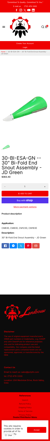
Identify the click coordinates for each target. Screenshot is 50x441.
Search (25, 400)
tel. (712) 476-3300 (13, 376)
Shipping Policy (25, 407)
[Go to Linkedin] (33, 10)
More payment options (25, 206)
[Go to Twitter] (24, 10)
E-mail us (17, 6)
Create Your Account (25, 43)
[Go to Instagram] (20, 10)
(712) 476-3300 (30, 6)
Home (3, 52)
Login (25, 47)
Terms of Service (25, 411)
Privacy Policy (25, 415)
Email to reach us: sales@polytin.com (21, 372)
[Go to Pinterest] (28, 245)
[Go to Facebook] (16, 10)
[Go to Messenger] (13, 245)
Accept (37, 430)
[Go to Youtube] (29, 10)
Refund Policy (25, 404)
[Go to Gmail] (36, 245)
